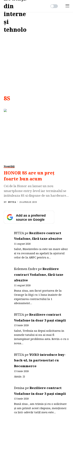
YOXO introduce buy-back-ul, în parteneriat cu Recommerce (40, 360)
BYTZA (12, 202)
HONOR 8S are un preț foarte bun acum (29, 176)
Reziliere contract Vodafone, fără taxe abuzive (38, 274)
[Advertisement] (36, 50)
